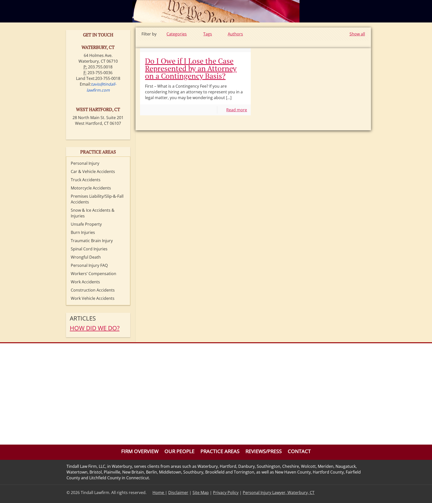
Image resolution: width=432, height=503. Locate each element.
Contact (299, 451)
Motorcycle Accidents (91, 188)
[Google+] (357, 492)
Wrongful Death (86, 257)
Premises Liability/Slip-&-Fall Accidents (97, 199)
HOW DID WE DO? (95, 328)
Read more (236, 110)
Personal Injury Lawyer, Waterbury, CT (278, 492)
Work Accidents (85, 282)
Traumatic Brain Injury (92, 240)
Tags (207, 34)
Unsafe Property (86, 224)
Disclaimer (178, 492)
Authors (235, 34)
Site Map (200, 492)
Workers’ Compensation (93, 273)
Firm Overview (139, 451)
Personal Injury (85, 163)
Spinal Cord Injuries (89, 249)
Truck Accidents (85, 179)
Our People (179, 451)
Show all (357, 34)
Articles (83, 318)
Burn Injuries (83, 232)
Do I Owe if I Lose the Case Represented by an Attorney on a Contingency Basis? (190, 68)
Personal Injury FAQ (89, 265)
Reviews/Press (264, 451)
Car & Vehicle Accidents (93, 171)
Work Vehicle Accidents (92, 298)
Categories (176, 34)
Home (158, 492)
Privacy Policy (225, 492)
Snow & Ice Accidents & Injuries (92, 213)
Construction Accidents (93, 290)
